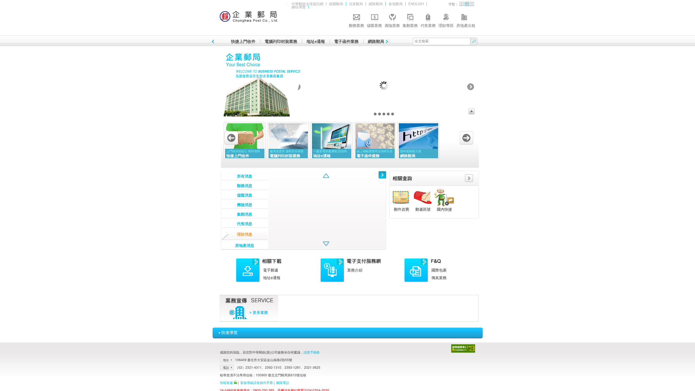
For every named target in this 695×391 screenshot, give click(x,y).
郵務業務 (356, 25)
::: (287, 4)
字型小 (462, 4)
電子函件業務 (346, 41)
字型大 (472, 4)
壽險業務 (392, 25)
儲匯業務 (374, 25)
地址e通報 (316, 41)
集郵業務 (410, 25)
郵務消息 (244, 185)
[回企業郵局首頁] (249, 19)
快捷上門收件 (243, 41)
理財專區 (446, 25)
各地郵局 (395, 4)
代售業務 (428, 25)
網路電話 (282, 382)
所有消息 (244, 176)
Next (470, 86)
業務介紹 (354, 270)
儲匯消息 (244, 195)
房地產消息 (244, 245)
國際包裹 (439, 270)
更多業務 (258, 312)
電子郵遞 (270, 270)
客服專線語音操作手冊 (256, 382)
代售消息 (244, 223)
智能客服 (226, 382)
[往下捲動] (326, 243)
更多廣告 (472, 111)
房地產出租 (465, 25)
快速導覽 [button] (228, 332)
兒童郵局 (356, 4)
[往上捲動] (326, 176)
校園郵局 (336, 4)
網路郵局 (376, 4)
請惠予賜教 (312, 352)
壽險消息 (244, 204)
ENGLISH (416, 4)
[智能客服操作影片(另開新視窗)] (235, 382)
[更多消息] (382, 175)
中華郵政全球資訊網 (307, 4)
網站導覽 (299, 7)
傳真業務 (439, 277)
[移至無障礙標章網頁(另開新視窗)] (463, 351)
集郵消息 (244, 214)
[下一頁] (386, 41)
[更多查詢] (469, 180)
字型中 (467, 4)
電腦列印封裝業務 (281, 41)
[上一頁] (213, 41)
